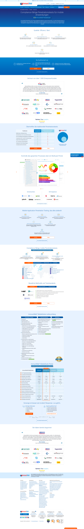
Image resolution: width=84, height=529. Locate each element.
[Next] (77, 0)
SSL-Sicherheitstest (22, 492)
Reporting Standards (52, 286)
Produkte (30, 9)
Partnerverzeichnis (52, 495)
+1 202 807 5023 (51, 513)
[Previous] (6, 0)
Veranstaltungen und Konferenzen (33, 494)
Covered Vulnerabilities (42, 286)
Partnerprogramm (52, 494)
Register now (52, 0)
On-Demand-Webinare (32, 495)
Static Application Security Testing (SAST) (55, 487)
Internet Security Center (41, 5)
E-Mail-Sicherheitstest (23, 493)
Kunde (60, 3)
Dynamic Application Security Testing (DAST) (55, 485)
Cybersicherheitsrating (23, 499)
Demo (48, 68)
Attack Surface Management (42, 486)
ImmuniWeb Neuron (23, 482)
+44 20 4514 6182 (42, 513)
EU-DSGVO (26, 268)
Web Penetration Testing (42, 506)
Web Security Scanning (42, 507)
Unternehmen (31, 480)
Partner (63, 3)
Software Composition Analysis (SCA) (54, 488)
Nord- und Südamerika (37, 262)
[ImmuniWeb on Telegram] (24, 517)
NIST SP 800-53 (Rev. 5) (55, 272)
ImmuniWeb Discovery (23, 481)
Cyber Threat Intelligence (42, 495)
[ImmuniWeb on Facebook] (25, 517)
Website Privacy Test (23, 495)
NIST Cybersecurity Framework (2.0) (58, 269)
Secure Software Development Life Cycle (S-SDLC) (56, 483)
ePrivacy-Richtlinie (27, 274)
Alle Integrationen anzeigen (42, 203)
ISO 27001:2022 (54, 268)
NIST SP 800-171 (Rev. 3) (56, 271)
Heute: (61, 5)
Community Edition (23, 491)
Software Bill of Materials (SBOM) (54, 489)
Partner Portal (51, 497)
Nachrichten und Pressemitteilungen (34, 491)
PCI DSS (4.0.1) (54, 273)
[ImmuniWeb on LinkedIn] (20, 517)
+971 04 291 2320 (59, 513)
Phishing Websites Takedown (43, 503)
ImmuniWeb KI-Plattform (24, 9)
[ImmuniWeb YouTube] (27, 517)
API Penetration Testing (42, 481)
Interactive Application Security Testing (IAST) (55, 484)
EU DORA (25, 269)
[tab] (28, 263)
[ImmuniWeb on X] (21, 517)
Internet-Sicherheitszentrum (32, 481)
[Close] (65, 1)
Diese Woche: (55, 5)
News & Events (31, 490)
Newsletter (25, 514)
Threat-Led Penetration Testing (43, 505)
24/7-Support (53, 3)
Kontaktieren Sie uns (51, 413)
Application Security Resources (55, 480)
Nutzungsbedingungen (34, 521)
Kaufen (35, 68)
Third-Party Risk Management (43, 504)
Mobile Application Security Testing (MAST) (55, 486)
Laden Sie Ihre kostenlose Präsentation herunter (75, 155)
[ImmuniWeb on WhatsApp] (23, 517)
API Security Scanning (42, 482)
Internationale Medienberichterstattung (32, 493)
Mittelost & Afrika (46, 262)
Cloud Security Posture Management (43, 489)
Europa (29, 262)
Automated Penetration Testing (43, 487)
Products (21, 480)
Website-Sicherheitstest (23, 494)
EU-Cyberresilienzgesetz (28, 272)
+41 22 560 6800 (33, 513)
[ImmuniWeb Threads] (28, 517)
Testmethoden (32, 286)
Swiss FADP (26, 277)
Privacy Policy (41, 521)
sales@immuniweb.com (33, 514)
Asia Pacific (55, 262)
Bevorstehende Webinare (32, 496)
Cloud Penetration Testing (42, 488)
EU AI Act (25, 273)
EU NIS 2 (25, 271)
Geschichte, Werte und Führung (33, 482)
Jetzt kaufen (29, 413)
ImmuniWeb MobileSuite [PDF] (42, 71)
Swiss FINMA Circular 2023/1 (29, 278)
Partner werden (52, 496)
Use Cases (40, 480)
